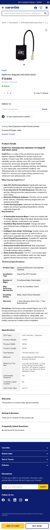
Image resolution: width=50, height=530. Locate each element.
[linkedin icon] (14, 500)
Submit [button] (43, 487)
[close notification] (48, 2)
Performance (13, 23)
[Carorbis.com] (12, 7)
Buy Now (37, 526)
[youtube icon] (26, 500)
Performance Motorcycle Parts (31, 23)
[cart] (46, 8)
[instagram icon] (20, 500)
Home (4, 23)
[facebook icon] (3, 500)
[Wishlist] (41, 8)
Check (44, 109)
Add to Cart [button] (13, 526)
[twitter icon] (9, 500)
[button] (3, 8)
